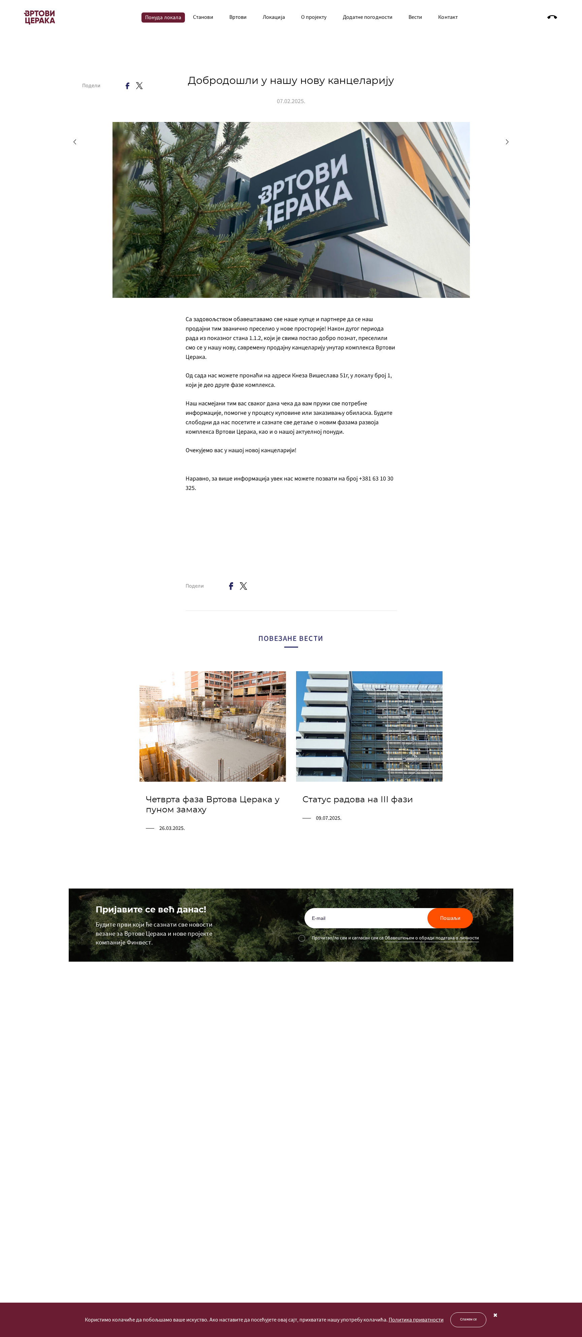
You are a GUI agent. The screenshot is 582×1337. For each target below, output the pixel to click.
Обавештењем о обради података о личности (432, 938)
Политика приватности (416, 1319)
